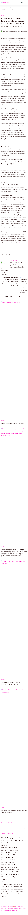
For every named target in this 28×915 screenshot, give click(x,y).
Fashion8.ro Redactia (5, 26)
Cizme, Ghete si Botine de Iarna (12, 889)
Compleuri (4, 891)
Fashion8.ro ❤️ (11, 906)
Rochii (12, 891)
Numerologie (19, 840)
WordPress (4, 910)
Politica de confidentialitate (12, 910)
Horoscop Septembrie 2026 (10, 867)
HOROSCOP (5, 845)
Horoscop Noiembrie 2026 (10, 872)
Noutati (17, 838)
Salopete (4, 896)
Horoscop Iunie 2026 (8, 860)
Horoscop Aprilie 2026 (8, 855)
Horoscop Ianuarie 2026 (9, 847)
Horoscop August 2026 (8, 865)
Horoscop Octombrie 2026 (10, 869)
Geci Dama (19, 891)
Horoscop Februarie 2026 (9, 850)
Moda (3, 15)
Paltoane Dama (6, 894)
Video (3, 877)
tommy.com (22, 242)
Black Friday (11, 877)
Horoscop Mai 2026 (7, 857)
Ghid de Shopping (7, 838)
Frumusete (4, 840)
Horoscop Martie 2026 (8, 852)
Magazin (4, 879)
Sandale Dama (17, 894)
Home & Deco (6, 843)
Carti (3, 882)
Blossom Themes (18, 908)
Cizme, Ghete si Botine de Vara (11, 886)
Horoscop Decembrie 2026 (10, 874)
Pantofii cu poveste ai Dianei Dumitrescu (13, 423)
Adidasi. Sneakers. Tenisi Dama (11, 884)
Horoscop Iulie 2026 (8, 862)
